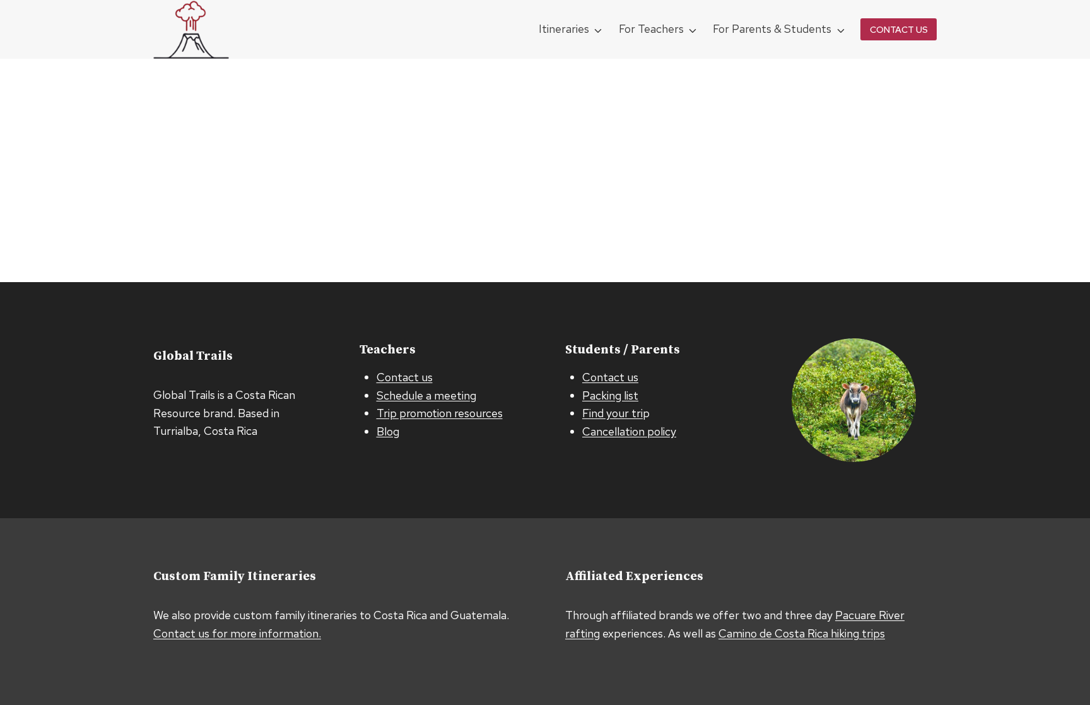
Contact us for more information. (237, 633)
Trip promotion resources (440, 413)
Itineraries (564, 28)
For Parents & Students (772, 28)
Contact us (405, 377)
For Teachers (651, 28)
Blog (388, 431)
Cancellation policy (629, 431)
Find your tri (612, 413)
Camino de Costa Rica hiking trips (801, 633)
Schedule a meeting (426, 395)
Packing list (610, 395)
